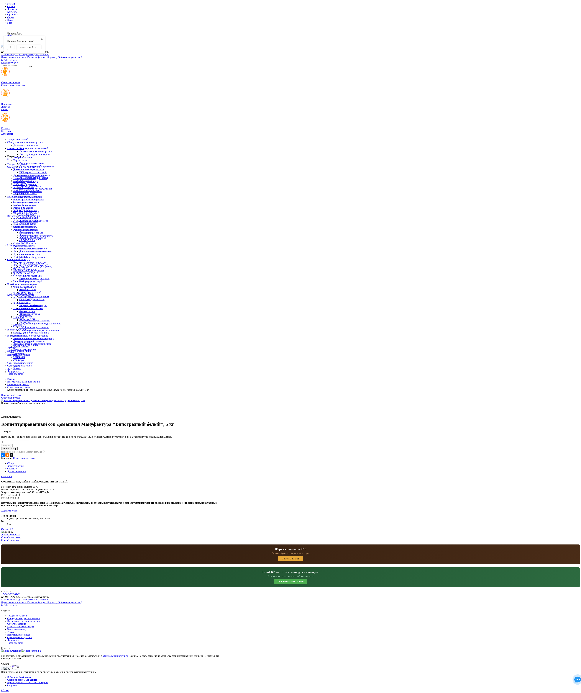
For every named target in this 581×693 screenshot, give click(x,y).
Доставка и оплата (16, 471)
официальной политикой (115, 656)
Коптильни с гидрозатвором (34, 327)
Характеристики (15, 466)
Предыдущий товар (11, 395)
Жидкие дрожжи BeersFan (32, 237)
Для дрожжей (26, 232)
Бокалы (17, 368)
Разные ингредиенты (24, 246)
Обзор (10, 463)
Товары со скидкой (17, 139)
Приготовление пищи (19, 350)
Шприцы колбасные (29, 314)
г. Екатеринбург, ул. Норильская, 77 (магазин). (25, 54)
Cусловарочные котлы (31, 163)
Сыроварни (19, 333)
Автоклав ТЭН (27, 319)
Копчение (18, 325)
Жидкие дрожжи (28, 235)
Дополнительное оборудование (30, 335)
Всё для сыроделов (23, 297)
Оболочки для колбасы (31, 299)
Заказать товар (9, 448)
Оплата (11, 6)
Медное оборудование (30, 276)
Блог (9, 22)
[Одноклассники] (7, 455)
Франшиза (12, 14)
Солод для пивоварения (25, 221)
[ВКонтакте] (3, 455)
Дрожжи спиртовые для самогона (30, 265)
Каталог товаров (15, 148)
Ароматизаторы (27, 289)
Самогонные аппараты (25, 284)
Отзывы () (7, 529)
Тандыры (18, 363)
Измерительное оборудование (30, 257)
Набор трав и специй (30, 292)
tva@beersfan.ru (9, 60)
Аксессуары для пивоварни (34, 154)
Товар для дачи (15, 374)
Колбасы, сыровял (22, 303)
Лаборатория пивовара (25, 210)
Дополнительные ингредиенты (35, 251)
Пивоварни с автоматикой (33, 148)
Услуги (11, 352)
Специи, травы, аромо (24, 286)
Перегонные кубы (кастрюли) (34, 278)
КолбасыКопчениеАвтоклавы (7, 131)
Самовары (18, 360)
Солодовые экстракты (24, 243)
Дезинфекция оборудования (27, 197)
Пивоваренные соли (29, 254)
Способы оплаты (10, 540)
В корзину (6, 445)
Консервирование (22, 316)
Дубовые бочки (21, 267)
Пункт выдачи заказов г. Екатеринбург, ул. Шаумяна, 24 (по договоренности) (41, 57)
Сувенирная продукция (19, 365)
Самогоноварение (16, 259)
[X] (11, 455)
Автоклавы (25, 322)
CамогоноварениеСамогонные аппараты (13, 83)
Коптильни (19, 357)
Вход (9, 35)
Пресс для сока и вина (24, 349)
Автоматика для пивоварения (35, 151)
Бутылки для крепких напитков (29, 262)
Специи (23, 256)
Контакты (12, 12)
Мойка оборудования (24, 205)
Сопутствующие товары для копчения (40, 323)
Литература (13, 371)
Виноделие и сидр (16, 335)
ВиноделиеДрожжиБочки (7, 107)
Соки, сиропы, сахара (30, 248)
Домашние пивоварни (25, 145)
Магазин (11, 3)
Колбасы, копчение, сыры (20, 295)
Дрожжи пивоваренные (25, 229)
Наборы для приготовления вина (31, 332)
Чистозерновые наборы (25, 218)
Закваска (23, 300)
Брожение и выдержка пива (27, 191)
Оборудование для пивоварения (25, 142)
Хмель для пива (21, 227)
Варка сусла (20, 160)
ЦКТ (21, 194)
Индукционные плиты (25, 193)
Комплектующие (22, 273)
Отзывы (12, 468)
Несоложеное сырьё (23, 224)
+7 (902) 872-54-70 (10, 594)
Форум (10, 17)
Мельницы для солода (24, 202)
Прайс (10, 20)
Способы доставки (11, 537)
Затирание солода (22, 180)
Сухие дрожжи (27, 240)
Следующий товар (10, 397)
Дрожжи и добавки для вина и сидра (32, 344)
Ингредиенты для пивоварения (23, 216)
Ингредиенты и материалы (34, 296)
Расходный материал (24, 281)
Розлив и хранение (23, 207)
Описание (6, 476)
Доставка (12, 9)
